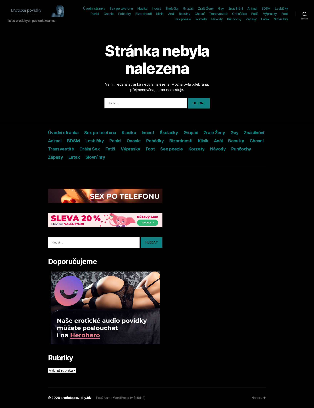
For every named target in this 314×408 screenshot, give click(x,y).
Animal (252, 8)
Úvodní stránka (94, 8)
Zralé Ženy (206, 8)
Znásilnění (235, 8)
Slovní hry (281, 19)
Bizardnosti (143, 14)
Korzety (201, 19)
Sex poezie (183, 19)
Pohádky (124, 14)
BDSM (266, 8)
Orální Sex (239, 14)
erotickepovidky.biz (76, 398)
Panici (95, 14)
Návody (217, 19)
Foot (284, 14)
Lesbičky (281, 8)
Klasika (142, 8)
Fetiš (254, 14)
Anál (171, 14)
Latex (265, 19)
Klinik (160, 14)
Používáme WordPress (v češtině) (120, 398)
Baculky (184, 14)
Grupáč (188, 8)
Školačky (171, 8)
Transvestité (218, 14)
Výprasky (270, 14)
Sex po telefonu (121, 8)
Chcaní (199, 14)
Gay (221, 8)
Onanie (109, 14)
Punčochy (234, 19)
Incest (156, 8)
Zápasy (251, 19)
